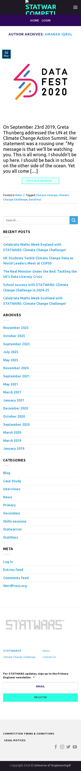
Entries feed (13, 570)
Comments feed (16, 578)
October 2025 (14, 336)
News (18, 195)
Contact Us (49, 657)
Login (46, 20)
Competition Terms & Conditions (28, 733)
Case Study (12, 481)
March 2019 (12, 440)
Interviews (11, 489)
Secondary (11, 513)
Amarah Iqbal (58, 34)
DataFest (35, 199)
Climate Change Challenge (19, 657)
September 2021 (16, 376)
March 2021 (12, 392)
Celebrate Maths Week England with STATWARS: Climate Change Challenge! (34, 247)
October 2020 (14, 416)
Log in (8, 562)
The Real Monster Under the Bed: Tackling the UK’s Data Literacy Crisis (40, 274)
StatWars (10, 537)
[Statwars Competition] (41, 7)
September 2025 (16, 344)
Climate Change (46, 195)
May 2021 (10, 384)
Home (34, 20)
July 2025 (10, 352)
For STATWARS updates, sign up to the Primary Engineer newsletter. (35, 675)
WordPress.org (15, 586)
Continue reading (40, 180)
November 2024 (15, 368)
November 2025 (15, 328)
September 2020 (16, 424)
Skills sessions (14, 521)
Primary (9, 505)
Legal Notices (15, 740)
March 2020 (12, 432)
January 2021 (13, 400)
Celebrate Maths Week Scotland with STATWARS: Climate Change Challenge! (34, 300)
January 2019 (13, 448)
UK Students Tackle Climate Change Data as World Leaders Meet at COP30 (38, 260)
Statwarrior (12, 529)
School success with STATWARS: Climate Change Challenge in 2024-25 (35, 287)
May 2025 (10, 360)
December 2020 (15, 408)
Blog (6, 473)
